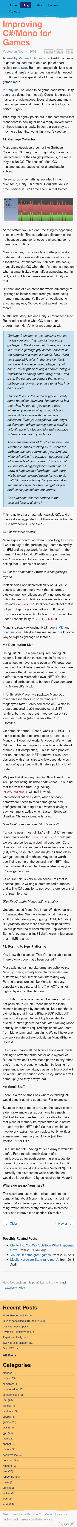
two (23, 67)
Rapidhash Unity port (15, 1337)
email (63, 1282)
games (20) (9, 1422)
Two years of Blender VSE (18, 1342)
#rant (60, 51)
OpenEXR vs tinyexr (15, 1348)
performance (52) (13, 1455)
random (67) (10, 1466)
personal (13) (11, 1460)
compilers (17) (11, 1384)
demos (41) (9, 1405)
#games (48, 51)
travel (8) (8, 1482)
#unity (69, 51)
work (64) (8, 1504)
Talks (38, 5)
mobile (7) (9, 1438)
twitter (22, 1287)
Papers (53, 5)
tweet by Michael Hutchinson (26, 58)
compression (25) (13, 1389)
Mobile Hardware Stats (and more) (34, 1259)
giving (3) (8, 1427)
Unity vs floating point (15, 1326)
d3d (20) (8, 1400)
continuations (12, 632)
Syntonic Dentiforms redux (18, 1332)
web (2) (7, 1498)
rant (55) (8, 1471)
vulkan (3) (9, 1493)
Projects (14, 11)
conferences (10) (13, 1394)
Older (11, 1223)
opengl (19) (9, 1444)
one (16, 67)
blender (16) (10, 1373)
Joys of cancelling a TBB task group (24, 1321)
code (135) (9, 1378)
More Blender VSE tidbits (17, 1315)
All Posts (9, 1355)
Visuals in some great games (30, 1254)
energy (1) (9, 1416)
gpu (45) (8, 1433)
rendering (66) (11, 1476)
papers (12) (10, 1449)
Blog (26, 5)
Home (13, 5)
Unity (10, 89)
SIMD (59, 627)
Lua (12, 718)
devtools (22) (10, 1411)
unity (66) (8, 1487)
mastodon (9, 1287)
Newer (64, 1223)
